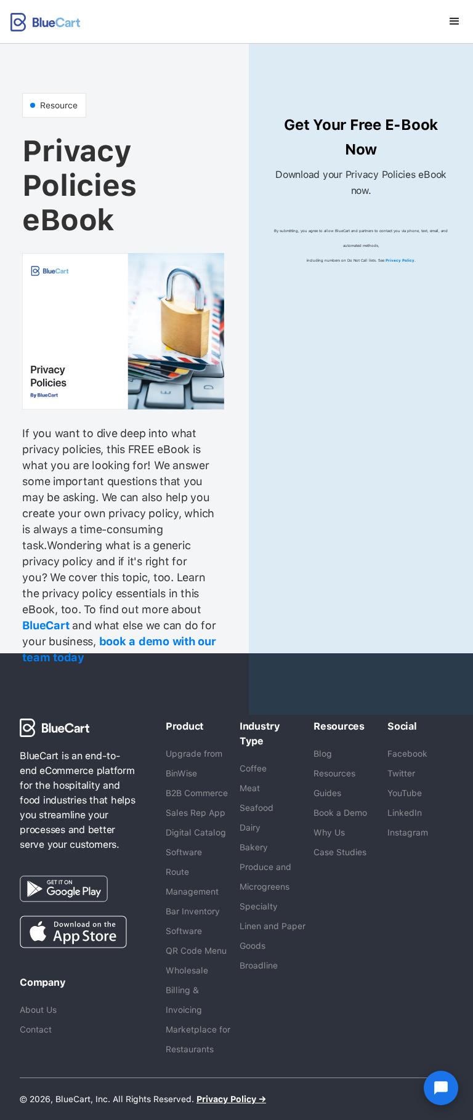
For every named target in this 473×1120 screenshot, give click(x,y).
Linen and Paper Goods (272, 936)
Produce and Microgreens (265, 877)
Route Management (192, 881)
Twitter (401, 773)
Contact (36, 1029)
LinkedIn (404, 813)
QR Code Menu (196, 951)
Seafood (256, 808)
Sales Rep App (195, 813)
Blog (322, 754)
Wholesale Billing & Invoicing (187, 990)
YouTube (404, 793)
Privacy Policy (400, 260)
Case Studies (339, 852)
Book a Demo (340, 813)
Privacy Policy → (231, 1099)
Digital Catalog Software (196, 842)
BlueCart (45, 625)
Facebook (407, 754)
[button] (454, 21)
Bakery (254, 847)
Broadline (259, 965)
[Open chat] (441, 1088)
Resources (334, 773)
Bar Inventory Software (193, 921)
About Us (38, 1010)
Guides (327, 793)
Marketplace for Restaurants (198, 1039)
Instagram (407, 832)
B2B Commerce (197, 793)
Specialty (259, 906)
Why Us (329, 832)
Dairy (250, 827)
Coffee (253, 768)
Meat (250, 788)
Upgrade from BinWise (194, 763)
